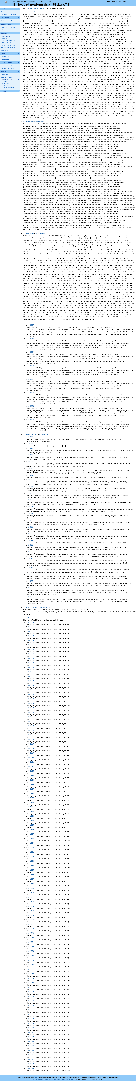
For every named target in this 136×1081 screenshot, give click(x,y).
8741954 (31, 956)
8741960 (31, 983)
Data (49, 1)
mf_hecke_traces (29, 618)
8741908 (31, 748)
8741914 (31, 775)
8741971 (31, 1032)
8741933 (31, 861)
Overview (4, 12)
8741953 (31, 951)
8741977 (31, 1059)
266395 (30, 567)
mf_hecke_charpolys (30, 434)
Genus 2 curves (6, 43)
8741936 (31, 874)
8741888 (31, 658)
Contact (35, 1079)
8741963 (31, 996)
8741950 (31, 938)
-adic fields (5, 59)
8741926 (31, 829)
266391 (30, 540)
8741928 (31, 838)
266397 (30, 581)
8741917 (31, 789)
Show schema (39, 12)
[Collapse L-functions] (18, 18)
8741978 (31, 1064)
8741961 (31, 987)
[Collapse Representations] (18, 62)
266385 (30, 500)
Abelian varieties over (9, 48)
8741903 (31, 726)
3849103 (31, 406)
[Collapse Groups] (18, 71)
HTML (30, 9)
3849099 (31, 352)
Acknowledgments (54, 1079)
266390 (30, 534)
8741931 (31, 852)
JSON (41, 9)
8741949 (31, 933)
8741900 (31, 712)
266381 (30, 475)
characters (5, 85)
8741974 (31, 1046)
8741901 (31, 717)
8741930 (31, 847)
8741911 (31, 762)
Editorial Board (65, 1079)
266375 (30, 437)
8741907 (31, 744)
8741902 (31, 721)
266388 (30, 520)
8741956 (31, 965)
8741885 (31, 645)
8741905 (31, 735)
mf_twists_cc (27, 323)
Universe (4, 14)
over (4, 38)
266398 (30, 588)
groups (4, 81)
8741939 (31, 888)
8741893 (31, 681)
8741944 (31, 910)
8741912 (31, 766)
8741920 (31, 802)
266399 (30, 597)
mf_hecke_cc (28, 121)
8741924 (31, 820)
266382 (30, 480)
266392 (30, 545)
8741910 (31, 757)
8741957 (31, 969)
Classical (32, 1)
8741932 (31, 856)
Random (13, 12)
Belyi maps (4, 50)
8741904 (31, 730)
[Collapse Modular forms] (18, 24)
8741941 (31, 897)
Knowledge (14, 14)
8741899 (31, 708)
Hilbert (3, 30)
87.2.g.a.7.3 (42, 1)
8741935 (31, 870)
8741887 (31, 654)
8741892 (31, 676)
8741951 (31, 942)
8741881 (31, 627)
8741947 (31, 924)
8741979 (31, 1068)
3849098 (31, 338)
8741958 (31, 974)
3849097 (31, 325)
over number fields (8, 40)
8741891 (31, 672)
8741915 (31, 780)
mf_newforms (28, 12)
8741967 (31, 1014)
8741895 (31, 690)
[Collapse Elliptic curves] (18, 36)
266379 (30, 462)
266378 (30, 455)
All (11, 21)
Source (73, 1079)
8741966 (31, 1010)
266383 (30, 486)
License (46, 1079)
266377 (30, 448)
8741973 (31, 1041)
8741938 (31, 883)
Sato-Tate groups (6, 77)
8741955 (31, 960)
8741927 (31, 834)
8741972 (31, 1037)
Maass (12, 27)
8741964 (31, 1001)
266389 (30, 527)
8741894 (31, 685)
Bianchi (12, 30)
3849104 (31, 420)
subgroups (5, 83)
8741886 (31, 649)
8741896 (31, 694)
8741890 (31, 667)
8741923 (31, 816)
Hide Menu (123, 2)
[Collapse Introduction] (18, 9)
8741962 (31, 992)
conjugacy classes (8, 87)
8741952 (31, 947)
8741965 (31, 1005)
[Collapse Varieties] (18, 33)
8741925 (31, 825)
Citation (107, 2)
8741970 (31, 1028)
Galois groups (5, 74)
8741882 (31, 631)
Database (4, 91)
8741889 (31, 663)
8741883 (31, 636)
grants (37, 1077)
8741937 (31, 879)
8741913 (31, 771)
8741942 (31, 901)
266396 (30, 574)
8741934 (31, 865)
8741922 (31, 811)
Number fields (5, 56)
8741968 (31, 1019)
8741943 (31, 906)
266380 (30, 468)
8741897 (31, 699)
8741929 (31, 843)
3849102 (31, 392)
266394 (30, 558)
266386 (30, 507)
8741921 (31, 807)
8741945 (31, 915)
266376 (30, 443)
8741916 (31, 784)
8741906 (31, 739)
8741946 (31, 920)
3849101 (31, 379)
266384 (30, 493)
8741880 (31, 622)
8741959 (31, 978)
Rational (3, 21)
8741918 (31, 793)
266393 (30, 552)
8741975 (31, 1050)
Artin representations (8, 68)
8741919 (31, 798)
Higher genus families (8, 45)
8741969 (31, 1023)
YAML (36, 9)
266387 (30, 513)
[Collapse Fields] (18, 53)
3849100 (31, 365)
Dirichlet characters (7, 66)
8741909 (31, 753)
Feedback (114, 2)
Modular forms (22, 1)
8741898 (31, 703)
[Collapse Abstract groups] (18, 79)
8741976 (31, 1055)
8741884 (31, 640)
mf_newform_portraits (30, 607)
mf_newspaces (28, 233)
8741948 (31, 929)
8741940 (31, 892)
